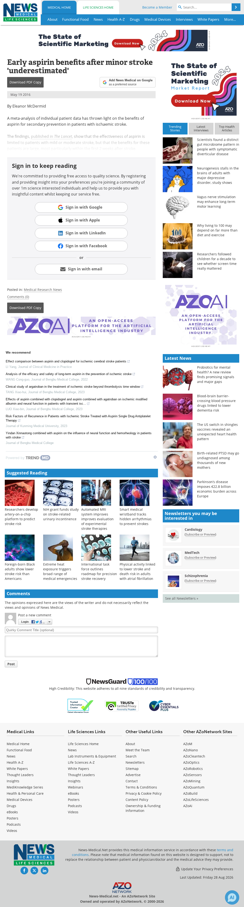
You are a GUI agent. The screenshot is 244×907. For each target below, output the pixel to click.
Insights (13, 781)
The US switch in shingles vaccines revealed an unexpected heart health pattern (217, 431)
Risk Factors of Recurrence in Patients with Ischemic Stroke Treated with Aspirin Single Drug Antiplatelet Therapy (78, 418)
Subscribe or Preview (200, 534)
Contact (132, 781)
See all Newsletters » (181, 598)
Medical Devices (19, 799)
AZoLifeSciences (196, 799)
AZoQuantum (193, 787)
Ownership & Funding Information (143, 808)
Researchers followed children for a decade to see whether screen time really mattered (217, 261)
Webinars (75, 787)
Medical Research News (43, 289)
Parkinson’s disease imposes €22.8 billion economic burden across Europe (216, 488)
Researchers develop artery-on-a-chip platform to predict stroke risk (21, 516)
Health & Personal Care (25, 793)
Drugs (11, 806)
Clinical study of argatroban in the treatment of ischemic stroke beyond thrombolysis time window (73, 386)
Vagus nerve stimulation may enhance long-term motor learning (216, 202)
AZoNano (190, 750)
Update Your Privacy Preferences (206, 869)
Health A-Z (15, 762)
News (11, 756)
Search (131, 756)
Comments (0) (18, 296)
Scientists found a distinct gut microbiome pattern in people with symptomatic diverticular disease (218, 146)
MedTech (192, 552)
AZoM (187, 744)
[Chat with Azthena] (232, 897)
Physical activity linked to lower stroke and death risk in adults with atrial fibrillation (137, 571)
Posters (12, 818)
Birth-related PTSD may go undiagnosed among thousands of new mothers (218, 460)
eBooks (12, 812)
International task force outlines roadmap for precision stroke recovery (99, 571)
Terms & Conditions (141, 787)
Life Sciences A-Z (81, 762)
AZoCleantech (194, 756)
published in (51, 136)
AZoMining (191, 781)
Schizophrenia (196, 575)
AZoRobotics (193, 768)
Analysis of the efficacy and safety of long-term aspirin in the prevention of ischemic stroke (69, 374)
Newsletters (135, 762)
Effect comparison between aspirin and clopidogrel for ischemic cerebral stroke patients (66, 361)
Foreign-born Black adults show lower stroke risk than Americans (20, 571)
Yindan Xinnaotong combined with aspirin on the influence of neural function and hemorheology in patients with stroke (79, 435)
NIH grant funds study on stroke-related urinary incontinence (61, 514)
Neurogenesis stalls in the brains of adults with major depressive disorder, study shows (218, 175)
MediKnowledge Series (25, 787)
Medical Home (59, 7)
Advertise (133, 775)
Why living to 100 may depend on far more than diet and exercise (217, 230)
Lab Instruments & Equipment (92, 756)
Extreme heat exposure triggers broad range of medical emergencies (60, 571)
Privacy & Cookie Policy (144, 793)
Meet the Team (138, 750)
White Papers (17, 768)
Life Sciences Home (98, 7)
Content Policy (137, 799)
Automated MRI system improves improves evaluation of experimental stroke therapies (97, 519)
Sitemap (132, 768)
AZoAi (187, 806)
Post (11, 664)
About (130, 744)
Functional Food (19, 750)
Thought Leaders (20, 775)
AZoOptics (191, 762)
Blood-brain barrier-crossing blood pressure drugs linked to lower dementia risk (216, 403)
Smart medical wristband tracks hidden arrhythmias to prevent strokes (136, 516)
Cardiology (193, 529)
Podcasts (14, 824)
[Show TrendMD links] (155, 457)
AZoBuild (190, 793)
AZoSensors (192, 775)
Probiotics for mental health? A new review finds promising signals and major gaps (215, 374)
